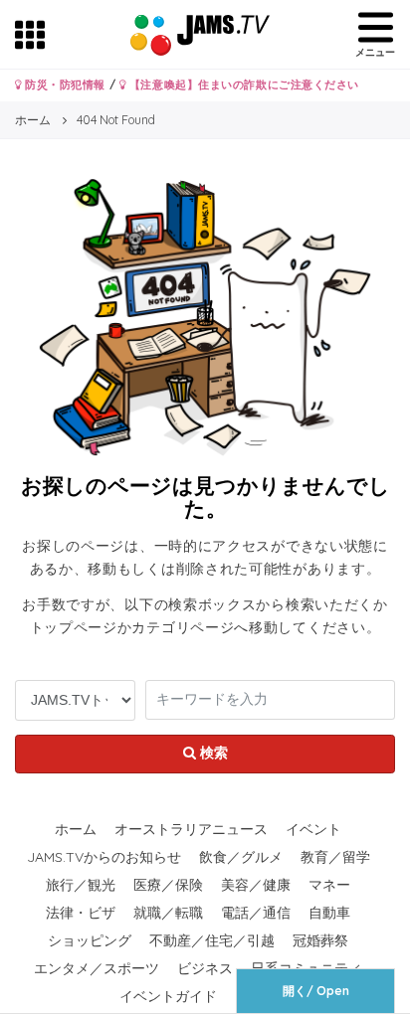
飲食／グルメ (241, 857)
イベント (313, 829)
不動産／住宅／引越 (212, 940)
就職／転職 (168, 913)
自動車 (329, 913)
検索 (212, 752)
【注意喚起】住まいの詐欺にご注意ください (242, 84)
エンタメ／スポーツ (96, 968)
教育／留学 (335, 857)
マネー (329, 885)
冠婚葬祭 (320, 940)
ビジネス (205, 968)
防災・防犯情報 (63, 84)
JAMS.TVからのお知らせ (104, 857)
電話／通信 (256, 913)
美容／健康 (256, 885)
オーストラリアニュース (191, 829)
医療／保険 (168, 885)
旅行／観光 (80, 885)
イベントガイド (168, 996)
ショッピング (89, 940)
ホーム (76, 829)
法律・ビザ (80, 913)
